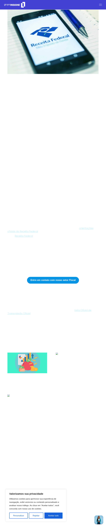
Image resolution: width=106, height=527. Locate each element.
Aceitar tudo (53, 515)
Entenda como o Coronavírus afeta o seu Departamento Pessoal (27, 423)
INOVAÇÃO (36, 450)
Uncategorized (14, 453)
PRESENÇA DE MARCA (62, 450)
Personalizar (18, 515)
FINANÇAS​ (11, 321)
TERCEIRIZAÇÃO (11, 521)
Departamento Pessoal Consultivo (31, 297)
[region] (36, 505)
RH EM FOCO (80, 450)
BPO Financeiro (19, 300)
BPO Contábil (18, 294)
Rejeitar (36, 515)
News (54, 484)
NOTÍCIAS (47, 450)
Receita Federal (24, 236)
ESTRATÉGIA (12, 450)
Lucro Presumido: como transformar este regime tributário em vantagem (75, 381)
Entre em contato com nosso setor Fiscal (53, 280)
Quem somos (58, 478)
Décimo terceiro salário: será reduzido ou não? (27, 381)
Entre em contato (13, 488)
